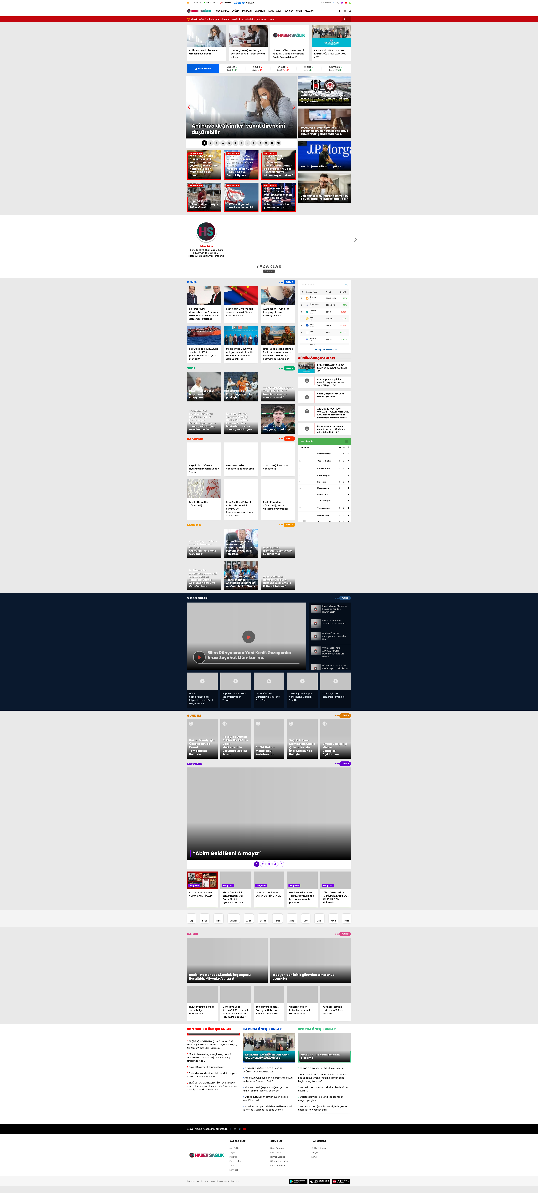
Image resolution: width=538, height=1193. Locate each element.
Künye (314, 1114)
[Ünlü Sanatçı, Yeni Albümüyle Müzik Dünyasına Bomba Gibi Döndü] (316, 647)
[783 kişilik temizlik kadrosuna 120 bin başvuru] (335, 951)
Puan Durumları (277, 1123)
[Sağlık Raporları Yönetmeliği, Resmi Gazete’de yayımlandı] (278, 488)
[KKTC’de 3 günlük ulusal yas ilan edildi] (241, 211)
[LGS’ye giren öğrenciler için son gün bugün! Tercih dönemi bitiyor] (248, 36)
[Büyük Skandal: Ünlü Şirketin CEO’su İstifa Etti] (316, 621)
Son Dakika (222, 11)
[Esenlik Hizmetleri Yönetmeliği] (204, 488)
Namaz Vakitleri (277, 1114)
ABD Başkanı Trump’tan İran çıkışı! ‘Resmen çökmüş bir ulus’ (220, 19)
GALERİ (195, 3)
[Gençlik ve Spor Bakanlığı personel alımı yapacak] (302, 951)
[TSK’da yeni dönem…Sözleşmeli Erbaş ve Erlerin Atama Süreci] (269, 951)
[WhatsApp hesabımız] (350, 2)
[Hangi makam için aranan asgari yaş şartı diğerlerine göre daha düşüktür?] (306, 433)
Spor (299, 11)
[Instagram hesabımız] (342, 2)
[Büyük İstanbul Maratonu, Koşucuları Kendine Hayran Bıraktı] (316, 606)
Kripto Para (275, 1110)
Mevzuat (309, 11)
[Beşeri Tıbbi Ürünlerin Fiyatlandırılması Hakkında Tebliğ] (204, 452)
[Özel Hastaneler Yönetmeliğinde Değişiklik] (241, 452)
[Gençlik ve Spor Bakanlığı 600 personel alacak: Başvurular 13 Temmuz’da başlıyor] (235, 951)
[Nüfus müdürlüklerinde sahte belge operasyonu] (202, 951)
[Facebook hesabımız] (333, 2)
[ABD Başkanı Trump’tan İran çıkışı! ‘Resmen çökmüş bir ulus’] (278, 295)
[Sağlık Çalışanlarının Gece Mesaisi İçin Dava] (306, 402)
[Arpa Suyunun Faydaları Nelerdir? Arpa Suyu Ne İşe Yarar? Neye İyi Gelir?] (306, 384)
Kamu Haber (274, 11)
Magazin (247, 11)
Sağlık (235, 11)
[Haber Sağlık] (199, 11)
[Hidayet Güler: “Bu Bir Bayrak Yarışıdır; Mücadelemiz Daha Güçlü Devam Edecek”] (289, 36)
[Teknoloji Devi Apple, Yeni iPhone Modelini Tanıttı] (302, 681)
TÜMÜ (269, 271)
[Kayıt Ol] (340, 11)
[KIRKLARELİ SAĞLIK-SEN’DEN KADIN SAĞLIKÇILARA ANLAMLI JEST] (331, 36)
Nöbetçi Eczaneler (279, 1118)
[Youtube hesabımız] (346, 2)
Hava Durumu (277, 1105)
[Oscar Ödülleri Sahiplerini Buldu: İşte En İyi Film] (269, 681)
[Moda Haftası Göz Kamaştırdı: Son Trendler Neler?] (316, 633)
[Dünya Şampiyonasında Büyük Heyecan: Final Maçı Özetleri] (316, 665)
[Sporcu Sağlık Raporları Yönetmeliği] (278, 452)
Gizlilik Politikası (318, 1105)
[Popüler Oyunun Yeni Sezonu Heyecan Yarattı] (235, 681)
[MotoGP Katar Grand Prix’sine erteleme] (324, 991)
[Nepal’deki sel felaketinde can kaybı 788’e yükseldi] (204, 211)
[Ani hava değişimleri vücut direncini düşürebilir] (206, 36)
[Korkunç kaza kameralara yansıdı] (335, 681)
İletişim (314, 1110)
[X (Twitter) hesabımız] (338, 2)
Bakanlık (260, 11)
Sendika (289, 11)
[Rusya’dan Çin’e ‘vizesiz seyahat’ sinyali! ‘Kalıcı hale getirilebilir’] (241, 295)
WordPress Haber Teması (225, 1138)
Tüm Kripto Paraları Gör (325, 349)
